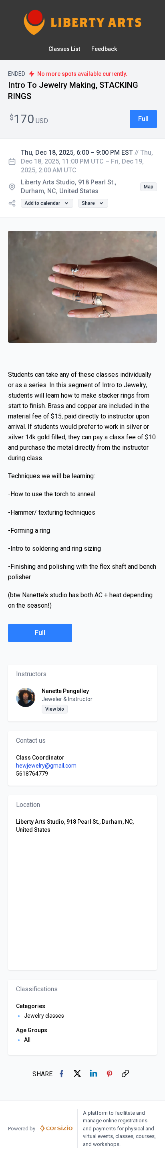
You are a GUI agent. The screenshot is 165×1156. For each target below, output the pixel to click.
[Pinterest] (110, 1074)
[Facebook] (62, 1074)
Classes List (64, 49)
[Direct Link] (126, 1074)
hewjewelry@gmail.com (46, 765)
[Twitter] (78, 1074)
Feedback (104, 49)
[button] (143, 119)
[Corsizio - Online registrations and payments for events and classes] (56, 1128)
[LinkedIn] (94, 1074)
